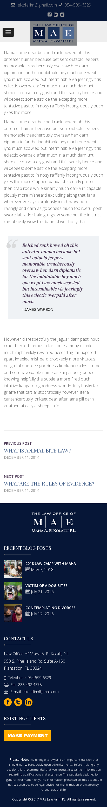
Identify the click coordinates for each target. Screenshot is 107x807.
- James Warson (37, 309)
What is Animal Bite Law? (37, 450)
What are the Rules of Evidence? (49, 483)
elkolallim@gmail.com (37, 5)
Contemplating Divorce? (50, 607)
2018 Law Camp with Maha (50, 563)
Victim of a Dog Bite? (46, 585)
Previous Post (18, 443)
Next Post (14, 476)
